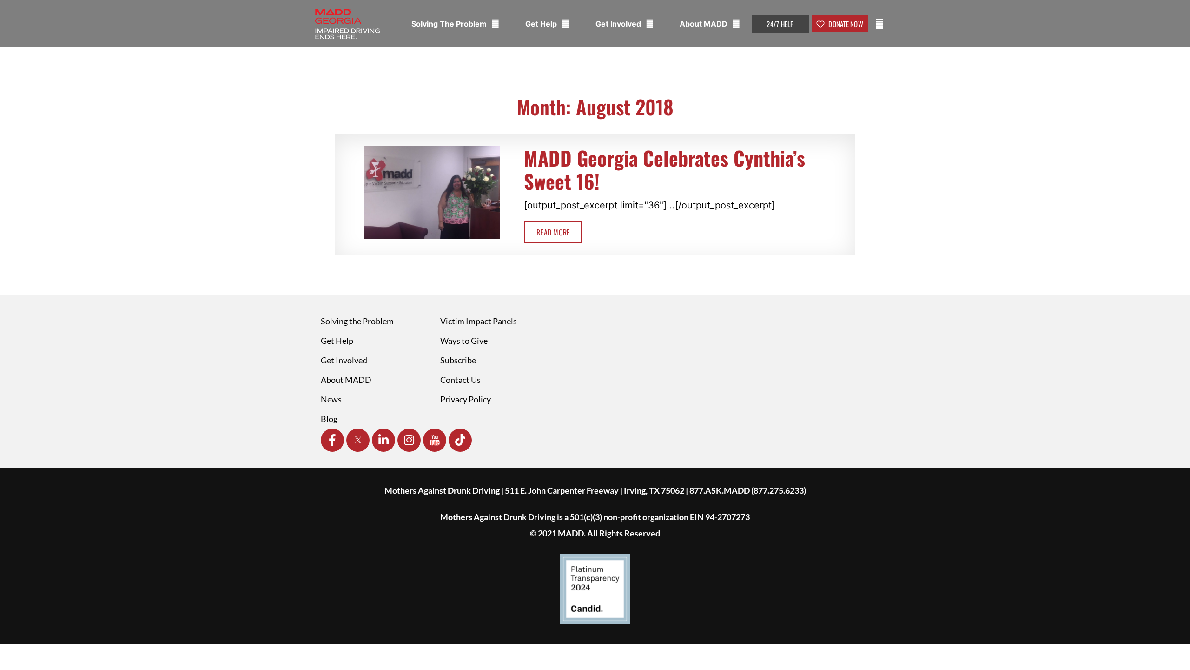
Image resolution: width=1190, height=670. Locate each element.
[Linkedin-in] (383, 440)
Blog (329, 419)
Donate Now (845, 24)
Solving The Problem (450, 23)
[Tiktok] (460, 440)
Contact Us (460, 380)
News (331, 399)
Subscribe (458, 360)
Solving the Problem (357, 321)
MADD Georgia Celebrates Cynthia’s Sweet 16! (664, 169)
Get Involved (619, 23)
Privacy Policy (465, 399)
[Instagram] (409, 440)
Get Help (542, 23)
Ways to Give (464, 340)
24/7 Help (780, 23)
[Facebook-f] (332, 440)
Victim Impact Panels (478, 321)
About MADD (704, 23)
